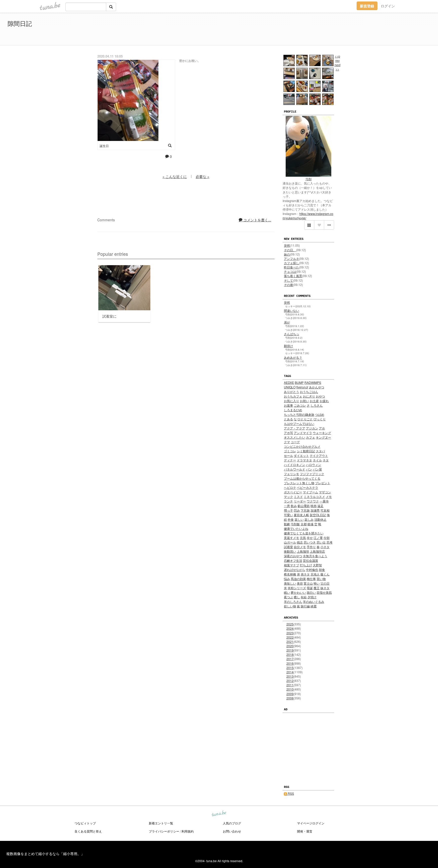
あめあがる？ (293, 357)
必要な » (202, 176)
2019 (290, 650)
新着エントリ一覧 (161, 823)
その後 (288, 284)
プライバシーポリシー (164, 831)
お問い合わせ (232, 831)
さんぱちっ (291, 334)
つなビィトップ (85, 823)
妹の (287, 254)
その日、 (290, 250)
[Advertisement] (372, 30)
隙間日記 (20, 23)
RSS (290, 793)
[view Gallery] (309, 225)
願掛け (288, 345)
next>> (337, 67)
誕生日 (104, 145)
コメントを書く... (256, 219)
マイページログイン (310, 823)
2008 (290, 698)
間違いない (291, 310)
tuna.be (219, 813)
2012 (290, 680)
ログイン (388, 5)
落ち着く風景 (293, 276)
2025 (290, 624)
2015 (290, 667)
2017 (290, 659)
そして (288, 280)
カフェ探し (291, 263)
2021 (290, 641)
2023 (290, 633)
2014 (290, 672)
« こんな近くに (174, 176)
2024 (290, 628)
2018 (290, 654)
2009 (290, 694)
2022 (290, 637)
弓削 (308, 179)
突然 (287, 245)
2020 (290, 646)
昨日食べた (291, 267)
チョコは (290, 271)
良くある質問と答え (88, 831)
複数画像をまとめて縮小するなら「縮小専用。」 (45, 853)
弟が (287, 322)
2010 (290, 689)
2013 (290, 676)
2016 (290, 663)
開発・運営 (304, 831)
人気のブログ (232, 823)
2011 (290, 685)
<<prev (337, 58)
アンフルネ (291, 258)
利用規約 (187, 831)
